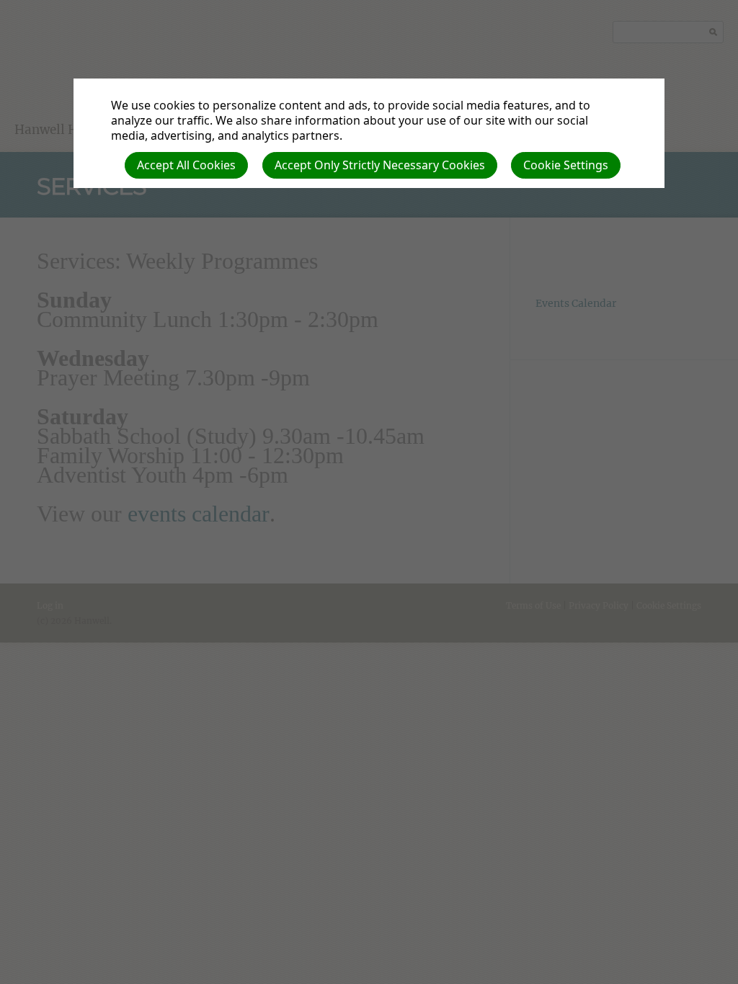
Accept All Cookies (186, 165)
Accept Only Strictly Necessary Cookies (380, 165)
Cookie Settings (565, 165)
